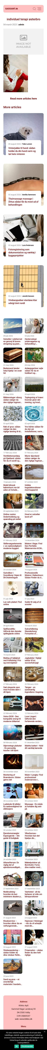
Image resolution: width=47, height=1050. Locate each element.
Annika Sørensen (29, 195)
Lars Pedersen (28, 245)
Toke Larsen (27, 144)
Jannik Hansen (28, 296)
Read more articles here (23, 98)
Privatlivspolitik (27, 1046)
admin (21, 24)
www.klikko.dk (26, 1019)
